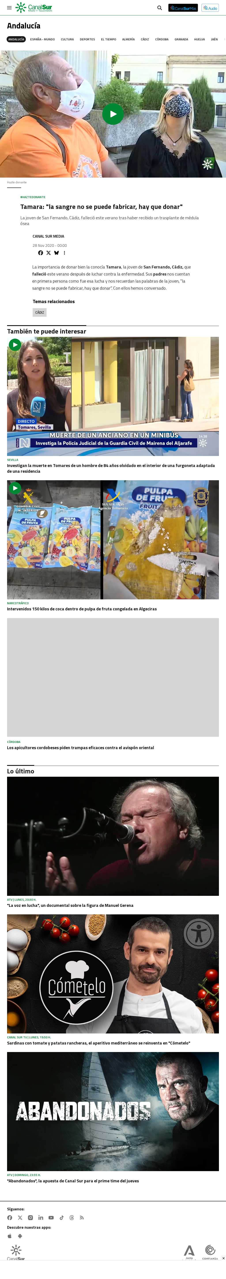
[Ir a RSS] (82, 1217)
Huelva (199, 39)
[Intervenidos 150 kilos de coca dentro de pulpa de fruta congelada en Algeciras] (113, 539)
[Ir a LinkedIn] (41, 1217)
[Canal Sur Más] (183, 8)
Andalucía (16, 39)
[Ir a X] (20, 1217)
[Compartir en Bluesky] (56, 252)
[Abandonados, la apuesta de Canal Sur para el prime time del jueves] (113, 1111)
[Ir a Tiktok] (62, 1217)
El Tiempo (108, 39)
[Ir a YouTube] (52, 1217)
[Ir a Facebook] (10, 1217)
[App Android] (20, 1236)
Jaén (214, 39)
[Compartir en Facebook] (40, 252)
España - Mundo (42, 39)
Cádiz (145, 39)
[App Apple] (10, 1236)
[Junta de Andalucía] (189, 1254)
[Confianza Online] (210, 1254)
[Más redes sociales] (64, 252)
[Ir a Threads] (72, 1217)
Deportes (87, 39)
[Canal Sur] (34, 7)
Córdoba (161, 39)
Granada (181, 39)
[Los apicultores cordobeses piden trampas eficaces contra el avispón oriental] (113, 678)
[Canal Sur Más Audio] (210, 8)
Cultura (67, 39)
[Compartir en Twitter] (48, 252)
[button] (113, 114)
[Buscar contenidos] (159, 8)
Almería (128, 39)
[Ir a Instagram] (31, 1217)
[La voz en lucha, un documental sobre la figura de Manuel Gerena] (113, 836)
